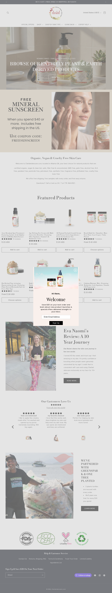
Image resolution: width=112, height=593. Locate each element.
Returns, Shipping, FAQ (37, 559)
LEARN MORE (89, 508)
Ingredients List (56, 563)
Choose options (97, 250)
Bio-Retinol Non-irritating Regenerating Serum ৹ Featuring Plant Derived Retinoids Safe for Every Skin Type (13, 286)
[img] (56, 404)
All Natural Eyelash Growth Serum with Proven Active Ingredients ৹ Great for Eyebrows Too (68, 235)
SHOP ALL (56, 77)
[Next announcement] (105, 2)
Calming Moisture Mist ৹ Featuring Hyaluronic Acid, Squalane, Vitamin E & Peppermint (96, 285)
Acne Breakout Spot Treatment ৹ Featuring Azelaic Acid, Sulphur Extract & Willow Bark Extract (13, 235)
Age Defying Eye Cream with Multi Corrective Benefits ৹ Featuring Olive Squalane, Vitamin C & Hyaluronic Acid (41, 236)
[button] (7, 12)
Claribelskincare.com (59, 589)
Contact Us (23, 559)
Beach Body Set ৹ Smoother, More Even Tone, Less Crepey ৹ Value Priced (96, 235)
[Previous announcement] (6, 2)
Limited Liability (86, 559)
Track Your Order (71, 559)
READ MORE (72, 381)
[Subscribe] (42, 575)
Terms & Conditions (55, 559)
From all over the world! (56, 408)
